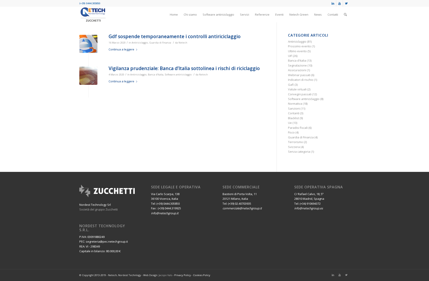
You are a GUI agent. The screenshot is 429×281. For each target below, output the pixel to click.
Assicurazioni (297, 70)
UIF (290, 56)
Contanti (293, 113)
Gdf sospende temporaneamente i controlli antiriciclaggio (175, 36)
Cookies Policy (201, 275)
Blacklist (293, 118)
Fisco (291, 132)
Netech (183, 42)
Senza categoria (299, 152)
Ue (290, 123)
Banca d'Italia (155, 74)
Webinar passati (299, 75)
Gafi (291, 85)
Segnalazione (297, 65)
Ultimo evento (297, 51)
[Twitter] (346, 3)
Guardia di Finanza (160, 42)
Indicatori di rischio (300, 80)
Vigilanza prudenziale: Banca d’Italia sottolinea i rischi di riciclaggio (184, 68)
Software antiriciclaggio (178, 74)
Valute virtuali (297, 89)
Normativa (295, 104)
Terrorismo (295, 142)
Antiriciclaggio (140, 42)
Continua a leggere (121, 49)
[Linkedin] (333, 3)
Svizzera (294, 147)
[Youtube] (339, 3)
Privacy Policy (182, 275)
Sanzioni (294, 108)
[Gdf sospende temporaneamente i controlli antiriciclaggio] (88, 44)
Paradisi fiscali (298, 128)
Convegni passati (299, 94)
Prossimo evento (299, 46)
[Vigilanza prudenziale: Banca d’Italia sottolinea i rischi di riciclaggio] (88, 76)
